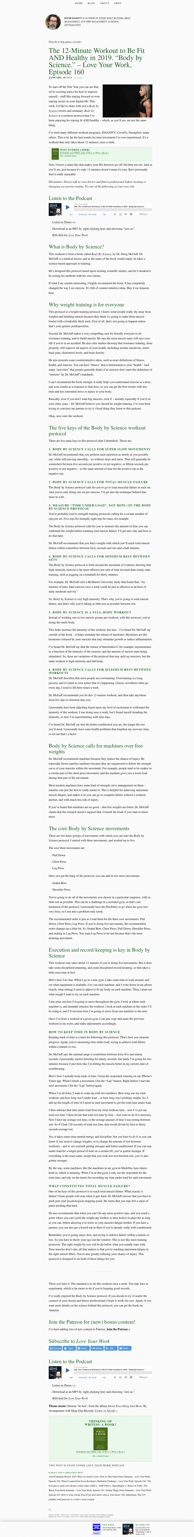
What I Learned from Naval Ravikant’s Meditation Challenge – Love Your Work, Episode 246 (103, 1481)
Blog (91, 3)
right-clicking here (94, 229)
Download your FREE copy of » (84, 151)
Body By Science (101, 254)
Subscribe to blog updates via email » (65, 41)
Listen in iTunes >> (64, 222)
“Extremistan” (140, 1532)
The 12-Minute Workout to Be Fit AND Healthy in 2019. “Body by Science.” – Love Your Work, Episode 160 (97, 60)
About (104, 3)
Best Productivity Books (105, 1515)
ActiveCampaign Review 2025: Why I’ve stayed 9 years (74, 1476)
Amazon (54, 1310)
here (51, 293)
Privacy (65, 1515)
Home (79, 3)
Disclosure (54, 1515)
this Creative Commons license (99, 1517)
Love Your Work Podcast (105, 1465)
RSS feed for (70, 235)
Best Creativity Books (88, 1515)
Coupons (75, 1515)
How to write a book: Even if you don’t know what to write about (90, 1494)
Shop (117, 3)
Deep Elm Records (82, 1411)
